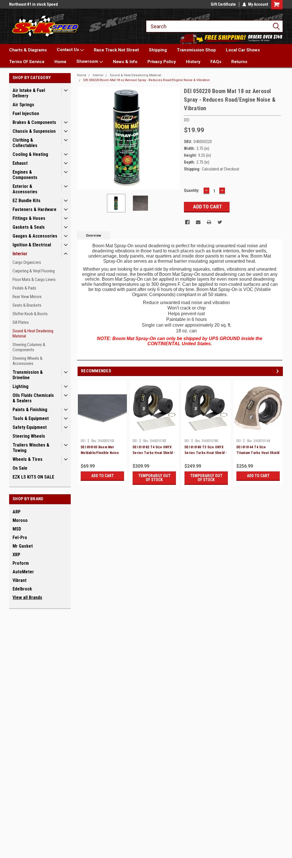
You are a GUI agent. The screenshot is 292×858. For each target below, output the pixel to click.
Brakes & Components (34, 122)
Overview (93, 235)
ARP (17, 512)
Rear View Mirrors (27, 296)
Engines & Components (25, 174)
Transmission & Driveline (28, 374)
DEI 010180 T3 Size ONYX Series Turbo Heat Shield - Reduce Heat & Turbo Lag (205, 453)
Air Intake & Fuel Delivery (29, 93)
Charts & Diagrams (28, 50)
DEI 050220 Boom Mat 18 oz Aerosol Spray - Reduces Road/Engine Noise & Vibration (146, 80)
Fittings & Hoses (29, 218)
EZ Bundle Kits (26, 200)
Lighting (21, 386)
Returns (239, 61)
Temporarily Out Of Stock (154, 477)
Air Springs (23, 104)
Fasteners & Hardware (34, 209)
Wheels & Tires (27, 459)
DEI (83, 441)
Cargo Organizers (27, 262)
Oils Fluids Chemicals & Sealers (33, 398)
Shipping (158, 50)
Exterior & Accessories (25, 189)
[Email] (198, 222)
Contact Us (68, 49)
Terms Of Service (26, 61)
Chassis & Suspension (34, 131)
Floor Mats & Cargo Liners (34, 279)
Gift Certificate (223, 4)
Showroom (87, 61)
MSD (17, 529)
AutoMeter (23, 571)
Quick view (102, 432)
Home (60, 61)
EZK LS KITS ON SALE (33, 477)
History (193, 61)
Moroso (20, 520)
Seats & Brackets (27, 305)
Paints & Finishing (30, 409)
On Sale (20, 468)
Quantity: (191, 190)
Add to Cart (102, 475)
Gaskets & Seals (29, 227)
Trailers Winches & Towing (31, 447)
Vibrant (20, 580)
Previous (82, 138)
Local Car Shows (243, 50)
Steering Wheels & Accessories (27, 361)
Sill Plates (21, 322)
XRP (16, 554)
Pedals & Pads (24, 288)
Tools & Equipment (31, 418)
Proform (21, 563)
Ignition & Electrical (32, 245)
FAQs (215, 61)
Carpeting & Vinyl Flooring (34, 271)
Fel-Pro (20, 537)
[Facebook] (187, 222)
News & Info (125, 61)
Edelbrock (22, 589)
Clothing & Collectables (25, 142)
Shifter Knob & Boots (30, 313)
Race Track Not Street (116, 50)
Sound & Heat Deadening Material (33, 333)
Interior (20, 253)
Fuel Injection (26, 113)
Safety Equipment (30, 427)
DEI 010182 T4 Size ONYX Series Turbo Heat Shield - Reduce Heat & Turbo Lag (154, 453)
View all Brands (27, 597)
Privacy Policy (161, 61)
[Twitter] (220, 222)
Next (174, 138)
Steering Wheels (29, 436)
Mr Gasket (23, 546)
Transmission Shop (196, 50)
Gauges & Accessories (35, 236)
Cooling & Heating (30, 154)
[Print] (209, 222)
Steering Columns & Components (29, 347)
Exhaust (20, 163)
